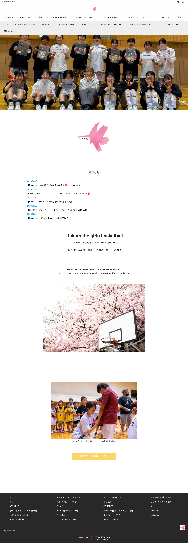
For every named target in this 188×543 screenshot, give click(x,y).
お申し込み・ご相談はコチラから (94, 456)
